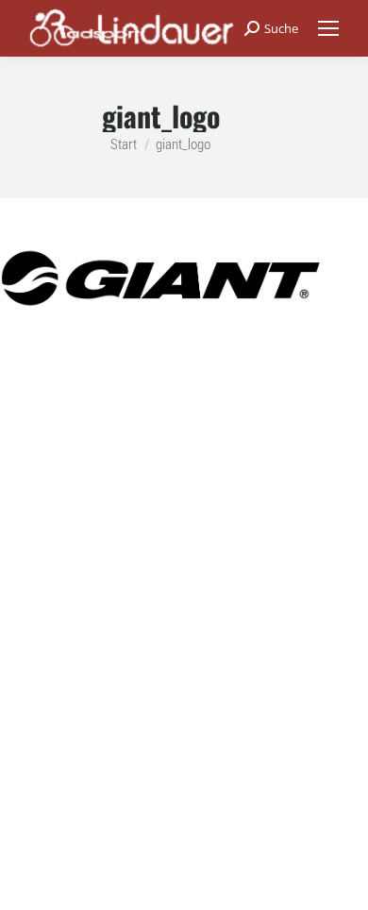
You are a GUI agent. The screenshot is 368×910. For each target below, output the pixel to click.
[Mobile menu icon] (328, 28)
